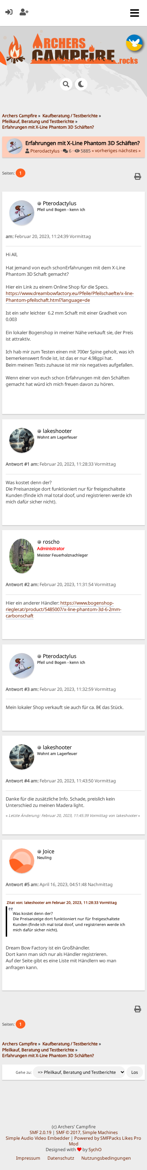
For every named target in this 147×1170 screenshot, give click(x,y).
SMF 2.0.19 (40, 1132)
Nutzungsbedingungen (106, 1158)
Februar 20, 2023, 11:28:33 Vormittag (61, 464)
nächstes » (129, 150)
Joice (48, 851)
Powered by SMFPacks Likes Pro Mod (105, 1141)
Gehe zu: (24, 1072)
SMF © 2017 (68, 1132)
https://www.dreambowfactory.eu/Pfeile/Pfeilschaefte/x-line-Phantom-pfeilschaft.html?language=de (70, 296)
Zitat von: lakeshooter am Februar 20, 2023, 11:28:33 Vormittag (62, 902)
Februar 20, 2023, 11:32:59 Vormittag (61, 689)
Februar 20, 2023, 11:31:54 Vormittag (61, 584)
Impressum (28, 1158)
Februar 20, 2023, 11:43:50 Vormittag (61, 781)
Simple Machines (100, 1132)
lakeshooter (57, 430)
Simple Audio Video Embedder (38, 1138)
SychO (95, 1149)
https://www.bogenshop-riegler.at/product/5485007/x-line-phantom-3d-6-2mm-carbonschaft (63, 609)
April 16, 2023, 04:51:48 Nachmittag (59, 884)
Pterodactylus (45, 151)
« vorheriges (104, 150)
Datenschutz (60, 1158)
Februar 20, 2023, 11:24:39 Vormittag (48, 236)
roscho (51, 541)
